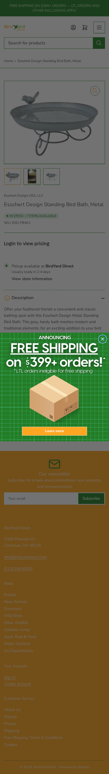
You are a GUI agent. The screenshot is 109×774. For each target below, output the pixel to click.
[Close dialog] (102, 339)
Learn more (54, 431)
